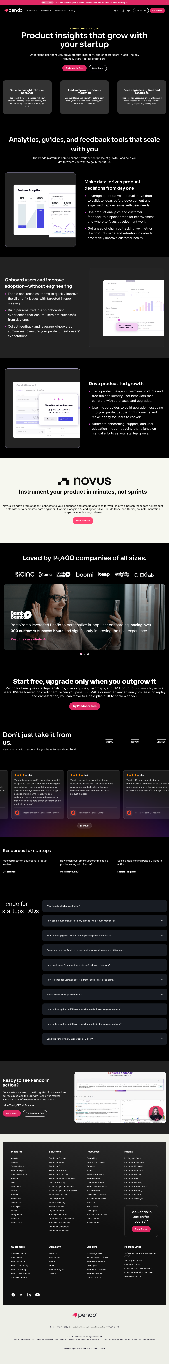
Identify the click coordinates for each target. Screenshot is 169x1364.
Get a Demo (157, 10)
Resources (59, 10)
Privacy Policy (62, 1327)
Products (31, 10)
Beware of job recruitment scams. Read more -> (84, 1348)
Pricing (72, 10)
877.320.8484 (112, 1327)
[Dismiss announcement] (166, 2)
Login (128, 10)
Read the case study (26, 639)
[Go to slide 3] (88, 654)
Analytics (15, 1158)
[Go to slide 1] (81, 654)
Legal (52, 1327)
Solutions (45, 10)
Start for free (140, 10)
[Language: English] (116, 10)
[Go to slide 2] (84, 654)
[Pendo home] (14, 10)
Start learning (119, 2)
